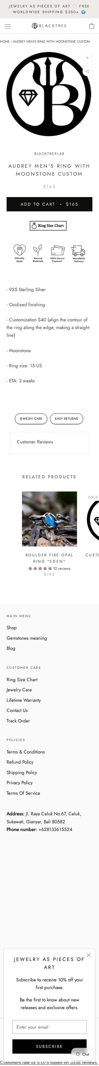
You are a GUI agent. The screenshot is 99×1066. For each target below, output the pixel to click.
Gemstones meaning (27, 638)
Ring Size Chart (22, 679)
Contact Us (17, 710)
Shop (12, 627)
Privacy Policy (19, 782)
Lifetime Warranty (24, 700)
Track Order (18, 720)
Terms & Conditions (26, 752)
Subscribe (49, 1046)
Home (5, 41)
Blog (11, 648)
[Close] (89, 955)
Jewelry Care (19, 689)
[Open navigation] (7, 26)
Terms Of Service (23, 793)
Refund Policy (20, 762)
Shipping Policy (22, 772)
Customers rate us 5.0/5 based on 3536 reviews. (49, 1062)
